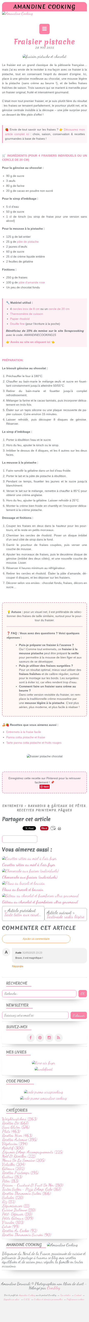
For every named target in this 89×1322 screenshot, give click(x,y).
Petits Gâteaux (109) (17, 1218)
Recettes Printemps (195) (20, 1172)
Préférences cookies (75, 1299)
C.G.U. (27, 1299)
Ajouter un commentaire (36, 938)
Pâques (65, 810)
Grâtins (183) (12, 1176)
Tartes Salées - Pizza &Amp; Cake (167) (31, 1189)
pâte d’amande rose (32, 282)
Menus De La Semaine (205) (23, 1160)
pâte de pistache (28, 241)
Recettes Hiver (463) (17, 1135)
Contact (78, 1295)
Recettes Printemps (36, 810)
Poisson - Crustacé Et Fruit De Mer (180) (32, 1185)
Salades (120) (13, 1197)
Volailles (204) (13, 1164)
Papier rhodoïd (20, 318)
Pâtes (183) (10, 1180)
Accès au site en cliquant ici (30, 342)
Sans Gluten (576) (16, 1127)
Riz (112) (8, 1201)
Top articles (65, 1295)
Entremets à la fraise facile (23, 732)
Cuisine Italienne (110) (19, 1209)
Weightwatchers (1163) (19, 1118)
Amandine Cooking (44, 7)
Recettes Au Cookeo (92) (19, 1230)
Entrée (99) (10, 1226)
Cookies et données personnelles (48, 1299)
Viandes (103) (13, 1222)
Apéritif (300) (13, 1147)
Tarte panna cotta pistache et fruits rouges (33, 742)
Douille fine (17, 323)
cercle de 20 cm (59, 308)
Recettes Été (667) (15, 1123)
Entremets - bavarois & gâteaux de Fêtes (44, 806)
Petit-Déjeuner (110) (17, 1214)
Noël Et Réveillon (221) (19, 1156)
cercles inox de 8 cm (26, 308)
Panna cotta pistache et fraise (25, 737)
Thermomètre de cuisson (26, 313)
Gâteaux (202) (13, 1168)
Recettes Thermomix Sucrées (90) (26, 1234)
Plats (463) (11, 1131)
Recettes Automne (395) (19, 1139)
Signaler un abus (12, 1299)
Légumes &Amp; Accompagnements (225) (32, 1151)
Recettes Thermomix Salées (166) (26, 1193)
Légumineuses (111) (16, 1205)
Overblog (53, 1287)
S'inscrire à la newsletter (19, 839)
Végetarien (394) (15, 1143)
